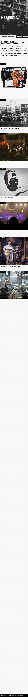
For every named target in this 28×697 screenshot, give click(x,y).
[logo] (5, 6)
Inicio (2, 695)
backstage (8, 695)
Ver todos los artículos (8, 36)
